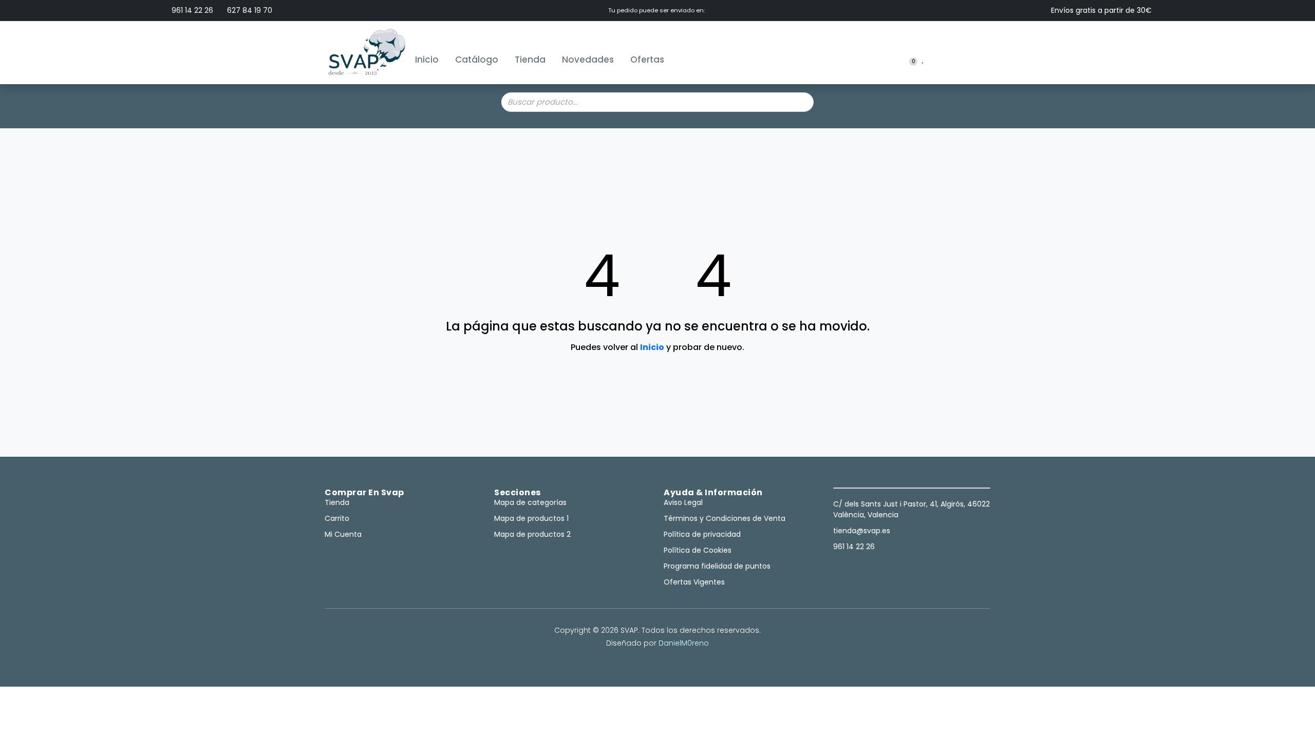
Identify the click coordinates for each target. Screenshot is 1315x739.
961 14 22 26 (191, 10)
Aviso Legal (683, 502)
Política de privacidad (702, 534)
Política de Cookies (697, 550)
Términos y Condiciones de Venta (724, 518)
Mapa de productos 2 (532, 534)
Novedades (588, 59)
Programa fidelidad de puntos (717, 566)
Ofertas (647, 59)
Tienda (530, 59)
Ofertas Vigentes (694, 582)
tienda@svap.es (861, 531)
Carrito (337, 518)
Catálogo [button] (476, 59)
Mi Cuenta (343, 534)
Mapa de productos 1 (531, 518)
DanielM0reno (684, 643)
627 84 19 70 (248, 10)
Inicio (427, 59)
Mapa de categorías (530, 502)
